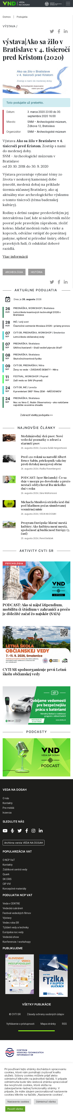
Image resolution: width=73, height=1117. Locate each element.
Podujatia (22, 16)
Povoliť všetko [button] (15, 1108)
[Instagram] (33, 830)
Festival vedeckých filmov (17, 913)
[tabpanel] (19, 975)
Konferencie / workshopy (17, 941)
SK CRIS (7, 879)
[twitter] (52, 31)
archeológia (14, 272)
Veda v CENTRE (11, 903)
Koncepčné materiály (14, 888)
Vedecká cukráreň (13, 908)
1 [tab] (23, 999)
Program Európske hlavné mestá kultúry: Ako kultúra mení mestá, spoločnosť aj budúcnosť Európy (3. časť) (45, 528)
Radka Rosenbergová (50, 469)
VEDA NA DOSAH (48, 514)
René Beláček (46, 538)
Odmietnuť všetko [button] (46, 1101)
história (36, 272)
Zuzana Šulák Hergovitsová (53, 448)
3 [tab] (34, 999)
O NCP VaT (9, 860)
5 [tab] (44, 999)
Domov (7, 16)
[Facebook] (26, 830)
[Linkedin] (41, 830)
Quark (6, 874)
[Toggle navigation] (68, 3)
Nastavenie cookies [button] (18, 1101)
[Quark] (53, 975)
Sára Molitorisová (48, 493)
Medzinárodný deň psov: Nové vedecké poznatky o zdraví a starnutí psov (42, 439)
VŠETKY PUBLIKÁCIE (36, 1004)
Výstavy (7, 917)
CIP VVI (7, 883)
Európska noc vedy (13, 932)
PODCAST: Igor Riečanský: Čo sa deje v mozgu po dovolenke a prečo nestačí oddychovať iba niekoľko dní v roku (45, 483)
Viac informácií (15, 256)
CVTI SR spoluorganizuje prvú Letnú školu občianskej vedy (34, 671)
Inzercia (7, 812)
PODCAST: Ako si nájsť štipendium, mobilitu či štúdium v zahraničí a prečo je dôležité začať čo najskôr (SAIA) (36, 609)
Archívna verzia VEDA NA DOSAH (23, 842)
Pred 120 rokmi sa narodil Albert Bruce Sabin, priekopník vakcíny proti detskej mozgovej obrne (43, 460)
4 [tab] (39, 999)
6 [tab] (50, 999)
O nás (6, 798)
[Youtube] (5, 830)
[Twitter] (20, 830)
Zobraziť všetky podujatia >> (36, 415)
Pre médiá (8, 807)
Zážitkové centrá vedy (15, 869)
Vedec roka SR (11, 922)
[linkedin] (66, 31)
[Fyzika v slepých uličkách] (19, 975)
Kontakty (8, 803)
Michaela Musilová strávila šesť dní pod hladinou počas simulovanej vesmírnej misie (45, 505)
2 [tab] (28, 999)
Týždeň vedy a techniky (16, 927)
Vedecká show (11, 937)
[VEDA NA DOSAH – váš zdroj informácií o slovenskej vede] (15, 3)
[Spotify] (12, 830)
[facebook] (59, 31)
